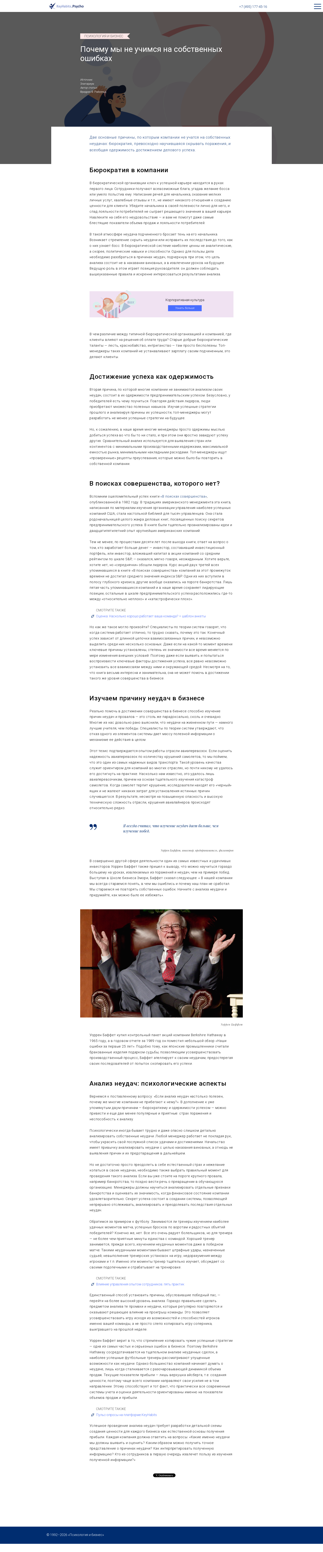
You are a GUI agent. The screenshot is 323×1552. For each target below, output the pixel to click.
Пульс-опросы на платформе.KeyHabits (126, 1415)
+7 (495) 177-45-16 (253, 7)
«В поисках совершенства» (183, 496)
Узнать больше (184, 308)
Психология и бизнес (103, 36)
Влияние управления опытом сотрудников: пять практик (140, 1284)
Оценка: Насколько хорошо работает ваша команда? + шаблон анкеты (151, 616)
